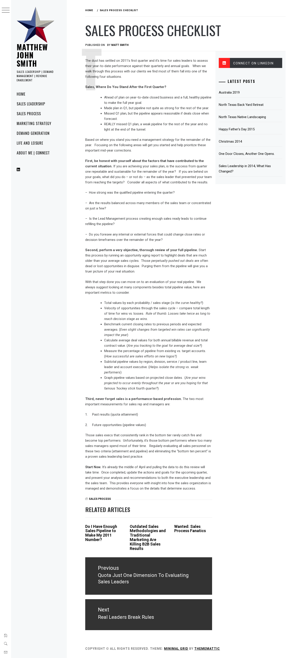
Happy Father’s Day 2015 (237, 129)
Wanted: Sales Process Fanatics (190, 528)
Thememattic (207, 648)
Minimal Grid (176, 648)
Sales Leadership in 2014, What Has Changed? (245, 168)
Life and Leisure (30, 143)
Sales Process (29, 113)
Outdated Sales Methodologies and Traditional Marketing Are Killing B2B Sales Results (148, 537)
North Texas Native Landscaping (242, 117)
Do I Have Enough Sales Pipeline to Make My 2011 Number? (101, 533)
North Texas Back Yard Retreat (241, 105)
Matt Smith (120, 45)
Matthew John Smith (32, 55)
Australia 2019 (229, 92)
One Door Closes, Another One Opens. (247, 154)
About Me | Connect (33, 153)
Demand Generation (33, 133)
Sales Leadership (31, 104)
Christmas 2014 (230, 141)
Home (21, 94)
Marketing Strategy (34, 123)
